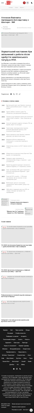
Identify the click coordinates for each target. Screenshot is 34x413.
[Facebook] (11, 94)
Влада (28, 330)
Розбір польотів (20, 333)
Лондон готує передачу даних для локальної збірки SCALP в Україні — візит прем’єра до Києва (19, 118)
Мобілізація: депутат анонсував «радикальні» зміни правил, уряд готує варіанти (17, 184)
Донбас (11, 364)
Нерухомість (22, 352)
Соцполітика (21, 355)
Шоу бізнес (10, 358)
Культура (17, 342)
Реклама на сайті (17, 409)
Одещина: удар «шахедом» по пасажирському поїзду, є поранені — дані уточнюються (18, 160)
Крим (29, 361)
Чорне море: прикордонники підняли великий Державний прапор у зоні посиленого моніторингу (17, 129)
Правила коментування (18, 406)
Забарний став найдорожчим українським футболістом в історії (15, 320)
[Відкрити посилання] (19, 94)
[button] (2, 2)
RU (27, 2)
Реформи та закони (12, 336)
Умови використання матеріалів (21, 404)
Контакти (26, 409)
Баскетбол (6, 361)
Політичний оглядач (9, 339)
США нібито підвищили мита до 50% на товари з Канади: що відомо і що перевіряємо (17, 191)
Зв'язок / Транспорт (8, 355)
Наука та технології (10, 345)
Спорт (16, 7)
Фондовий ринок (15, 349)
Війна (23, 364)
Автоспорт (15, 361)
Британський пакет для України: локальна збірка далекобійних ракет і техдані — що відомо (18, 107)
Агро (29, 355)
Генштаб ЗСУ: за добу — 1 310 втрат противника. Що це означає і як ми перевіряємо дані (16, 178)
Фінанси (4, 349)
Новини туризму (24, 345)
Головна (11, 7)
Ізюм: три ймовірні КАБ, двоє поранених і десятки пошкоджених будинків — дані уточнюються (18, 171)
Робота (27, 339)
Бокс (25, 358)
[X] (14, 94)
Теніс (31, 358)
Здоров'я (8, 342)
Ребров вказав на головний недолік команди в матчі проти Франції (16, 295)
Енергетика (26, 349)
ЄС (18, 364)
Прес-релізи (19, 330)
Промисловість (11, 352)
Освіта (20, 339)
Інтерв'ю (23, 336)
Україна (5, 330)
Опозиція (10, 333)
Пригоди (24, 342)
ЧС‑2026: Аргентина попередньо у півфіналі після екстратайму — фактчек (15, 270)
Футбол (22, 7)
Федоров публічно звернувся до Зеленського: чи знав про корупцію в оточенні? (17, 141)
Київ (3, 358)
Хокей (23, 361)
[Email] (16, 94)
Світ (11, 330)
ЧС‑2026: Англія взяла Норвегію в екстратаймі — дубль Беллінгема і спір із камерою (16, 245)
